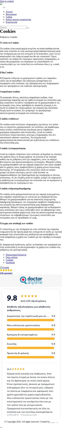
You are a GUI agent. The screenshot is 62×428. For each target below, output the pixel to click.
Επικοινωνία (11, 22)
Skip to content (7, 1)
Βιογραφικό (11, 14)
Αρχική (9, 11)
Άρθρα (9, 17)
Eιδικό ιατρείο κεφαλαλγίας (18, 19)
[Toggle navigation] (4, 7)
